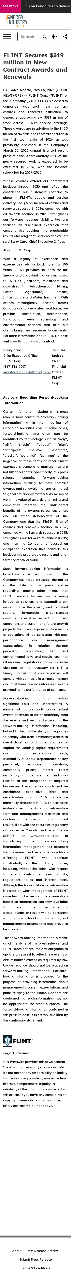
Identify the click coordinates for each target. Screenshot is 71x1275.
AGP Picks (10, 6)
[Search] (45, 36)
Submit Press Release (35, 1259)
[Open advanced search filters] (54, 36)
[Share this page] (65, 36)
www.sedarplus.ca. (45, 836)
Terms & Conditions (35, 1268)
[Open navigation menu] (7, 36)
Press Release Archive (42, 1251)
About (16, 1251)
